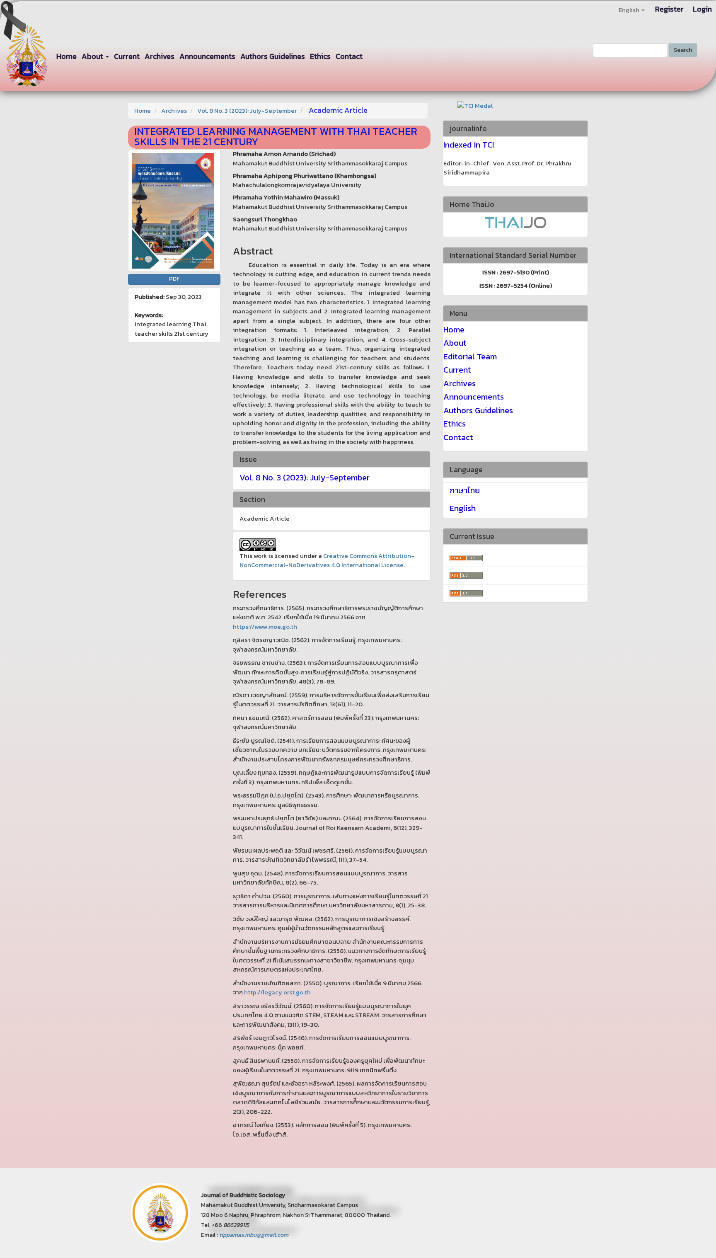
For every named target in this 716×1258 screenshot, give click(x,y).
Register (669, 9)
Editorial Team (470, 356)
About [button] (93, 56)
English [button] (630, 10)
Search (683, 50)
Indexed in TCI (468, 144)
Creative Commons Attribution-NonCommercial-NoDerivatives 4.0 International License (326, 560)
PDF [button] (174, 278)
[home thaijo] (515, 221)
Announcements (207, 56)
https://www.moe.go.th (265, 626)
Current (127, 56)
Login (702, 9)
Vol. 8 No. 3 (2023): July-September (247, 110)
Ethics (320, 56)
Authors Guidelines (272, 56)
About (455, 343)
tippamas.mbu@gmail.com (253, 1235)
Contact (349, 56)
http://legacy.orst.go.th (277, 992)
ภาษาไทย (465, 490)
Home (66, 56)
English (463, 508)
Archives (159, 56)
